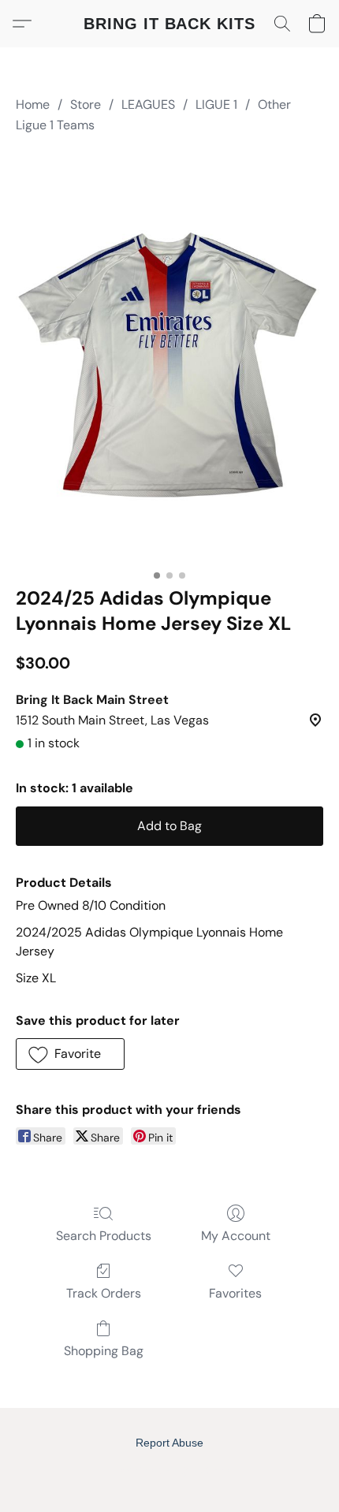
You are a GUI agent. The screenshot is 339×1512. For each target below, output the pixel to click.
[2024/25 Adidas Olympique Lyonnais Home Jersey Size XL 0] (169, 357)
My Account (235, 1235)
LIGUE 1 (216, 104)
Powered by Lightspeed (170, 1469)
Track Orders (103, 1293)
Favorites (235, 1293)
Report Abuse (169, 1442)
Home (33, 104)
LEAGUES (148, 104)
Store (85, 104)
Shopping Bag (103, 1351)
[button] (169, 23)
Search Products (103, 1235)
